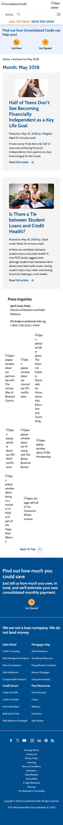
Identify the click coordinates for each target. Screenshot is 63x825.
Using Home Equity (41, 679)
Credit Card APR (10, 692)
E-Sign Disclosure (31, 782)
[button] (56, 5)
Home (6, 59)
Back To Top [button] (27, 549)
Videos (35, 699)
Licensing (31, 762)
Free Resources (41, 686)
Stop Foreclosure (39, 651)
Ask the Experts (39, 692)
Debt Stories (37, 720)
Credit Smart (10, 686)
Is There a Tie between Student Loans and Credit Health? (27, 222)
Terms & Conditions (31, 766)
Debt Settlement (11, 672)
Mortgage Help (41, 644)
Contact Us (31, 754)
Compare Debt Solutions (14, 679)
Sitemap (31, 786)
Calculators (37, 713)
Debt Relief (9, 644)
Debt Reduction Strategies (15, 720)
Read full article (18, 162)
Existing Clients (31, 750)
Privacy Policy (31, 758)
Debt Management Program (16, 658)
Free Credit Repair (11, 706)
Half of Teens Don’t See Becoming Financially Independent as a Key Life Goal (31, 114)
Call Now (16, 48)
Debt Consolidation (12, 665)
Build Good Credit (11, 713)
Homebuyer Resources (42, 658)
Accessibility (31, 778)
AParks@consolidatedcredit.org (28, 321)
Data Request (31, 774)
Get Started (45, 48)
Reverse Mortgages (40, 672)
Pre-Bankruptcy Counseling (31, 790)
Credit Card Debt (11, 699)
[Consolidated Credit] (25, 5)
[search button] (18, 14)
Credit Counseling (11, 651)
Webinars (36, 706)
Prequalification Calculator (44, 665)
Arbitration (31, 770)
